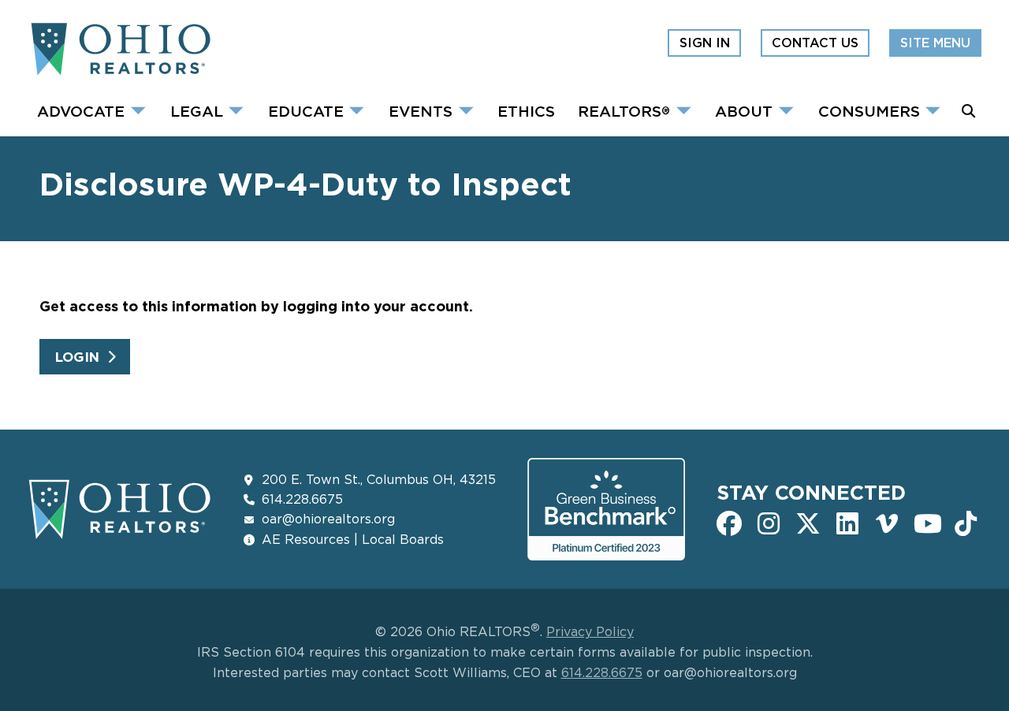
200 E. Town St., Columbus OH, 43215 (379, 479)
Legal (196, 110)
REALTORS (624, 110)
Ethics (526, 110)
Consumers (869, 110)
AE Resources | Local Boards (353, 539)
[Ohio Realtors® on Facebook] (729, 522)
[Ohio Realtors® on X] (808, 522)
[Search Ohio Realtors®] (968, 111)
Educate (306, 110)
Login (77, 356)
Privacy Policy (590, 631)
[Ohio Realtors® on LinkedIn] (847, 522)
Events (420, 110)
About (744, 110)
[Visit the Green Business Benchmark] (606, 551)
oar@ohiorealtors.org (328, 519)
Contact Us (815, 42)
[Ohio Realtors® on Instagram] (768, 522)
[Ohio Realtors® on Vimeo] (886, 522)
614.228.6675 (302, 499)
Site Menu (935, 42)
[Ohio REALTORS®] (120, 68)
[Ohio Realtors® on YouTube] (926, 522)
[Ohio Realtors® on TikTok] (965, 522)
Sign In (704, 42)
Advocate (81, 110)
